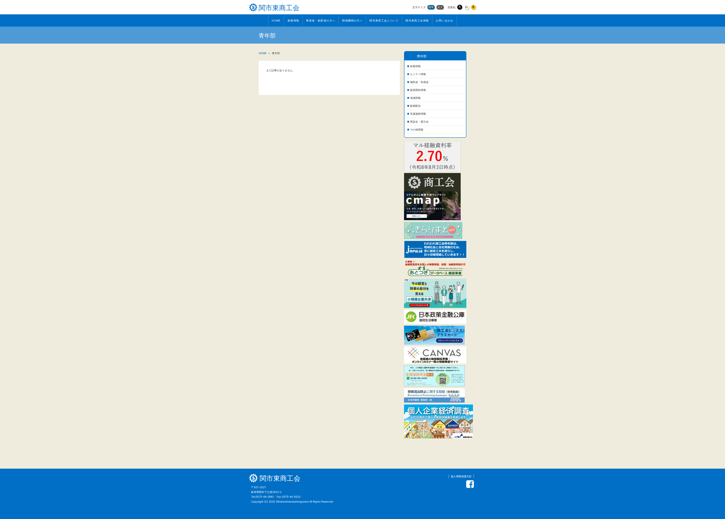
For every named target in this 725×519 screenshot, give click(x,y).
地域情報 (415, 97)
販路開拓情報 (418, 89)
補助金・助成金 (419, 82)
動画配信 (415, 105)
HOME (262, 53)
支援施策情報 (418, 113)
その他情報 (416, 129)
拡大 (440, 7)
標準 (431, 7)
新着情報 (415, 66)
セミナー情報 (418, 74)
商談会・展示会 (419, 121)
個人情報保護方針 (461, 476)
